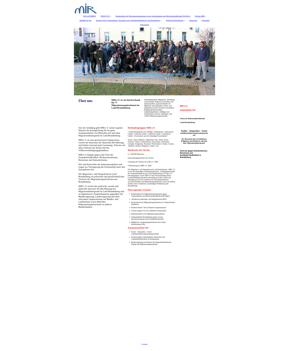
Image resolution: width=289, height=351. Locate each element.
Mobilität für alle (85, 20)
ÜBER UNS (105, 16)
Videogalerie (144, 25)
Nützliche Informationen (175, 20)
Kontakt (144, 344)
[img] (144, 7)
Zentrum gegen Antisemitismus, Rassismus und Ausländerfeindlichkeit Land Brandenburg (128, 20)
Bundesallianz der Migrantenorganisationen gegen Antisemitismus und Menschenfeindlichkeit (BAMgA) (153, 16)
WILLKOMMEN (89, 16)
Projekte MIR (200, 16)
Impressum (193, 20)
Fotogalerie (206, 20)
